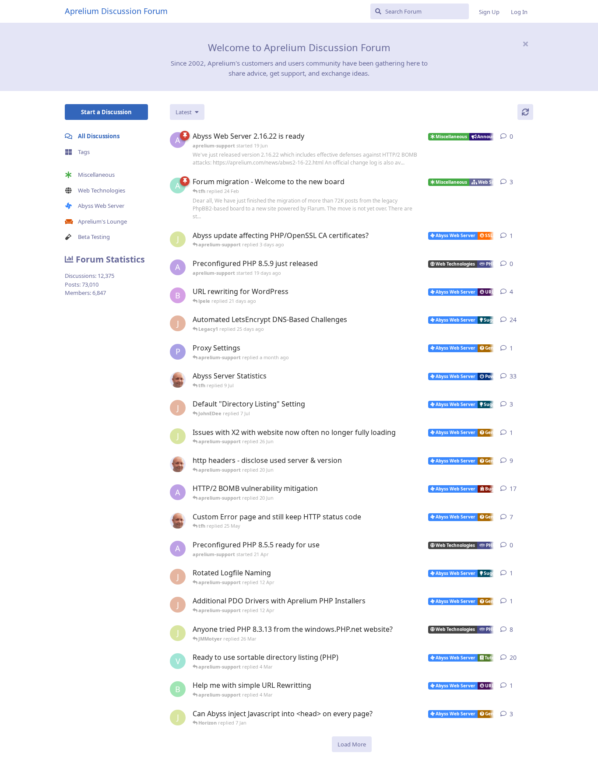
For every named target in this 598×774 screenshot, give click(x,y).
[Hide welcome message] (525, 44)
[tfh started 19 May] (178, 521)
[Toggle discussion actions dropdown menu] (530, 136)
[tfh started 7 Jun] (178, 464)
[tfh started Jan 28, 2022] (178, 380)
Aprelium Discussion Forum (116, 11)
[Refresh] (525, 112)
